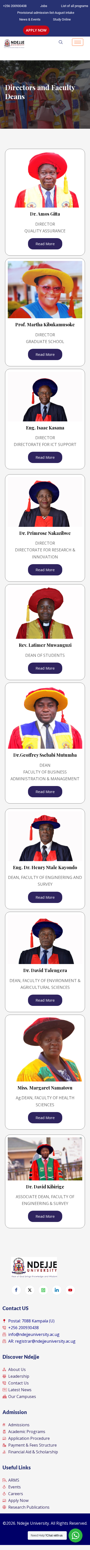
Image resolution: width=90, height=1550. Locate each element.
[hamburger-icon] (77, 42)
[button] (68, 42)
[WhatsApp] (43, 1290)
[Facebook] (16, 1290)
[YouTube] (70, 1290)
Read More (45, 243)
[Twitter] (30, 1290)
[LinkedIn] (57, 1290)
